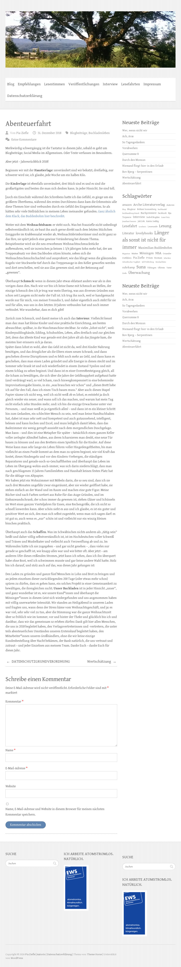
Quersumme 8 (130, 154)
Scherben (167, 258)
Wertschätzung (101, 661)
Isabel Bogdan (153, 217)
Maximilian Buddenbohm (155, 248)
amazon (127, 205)
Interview (110, 84)
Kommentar (14, 701)
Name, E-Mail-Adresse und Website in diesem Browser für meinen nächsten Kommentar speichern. (54, 811)
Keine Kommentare (23, 139)
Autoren (170, 205)
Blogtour (131, 209)
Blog (10, 84)
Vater (169, 267)
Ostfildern (127, 258)
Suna (141, 267)
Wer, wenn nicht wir (134, 130)
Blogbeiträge (78, 133)
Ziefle (124, 273)
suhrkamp (128, 267)
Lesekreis (142, 227)
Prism (149, 257)
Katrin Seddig (152, 221)
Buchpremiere (148, 213)
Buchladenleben (99, 133)
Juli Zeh (141, 221)
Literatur (128, 233)
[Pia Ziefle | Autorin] (90, 37)
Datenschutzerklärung (24, 96)
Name (10, 750)
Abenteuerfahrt (131, 183)
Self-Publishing (148, 262)
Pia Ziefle (22, 133)
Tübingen (151, 267)
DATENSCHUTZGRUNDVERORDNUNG (38, 661)
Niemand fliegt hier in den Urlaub (143, 166)
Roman (158, 257)
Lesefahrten (130, 84)
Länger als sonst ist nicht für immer (145, 240)
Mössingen (147, 253)
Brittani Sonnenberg (146, 209)
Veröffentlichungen (83, 84)
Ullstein (161, 267)
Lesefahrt (129, 226)
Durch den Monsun (133, 160)
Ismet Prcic (165, 217)
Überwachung (139, 273)
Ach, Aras (128, 136)
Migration (126, 254)
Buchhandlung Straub (130, 213)
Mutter (135, 253)
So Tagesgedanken (133, 142)
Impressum (152, 84)
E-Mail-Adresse (16, 768)
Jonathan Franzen (129, 221)
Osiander (167, 253)
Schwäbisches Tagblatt (131, 262)
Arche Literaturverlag (149, 205)
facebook (162, 213)
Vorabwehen (130, 148)
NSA (158, 253)
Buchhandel (162, 209)
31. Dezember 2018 (49, 133)
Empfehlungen (29, 84)
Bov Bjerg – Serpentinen (137, 172)
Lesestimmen (54, 84)
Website (10, 786)
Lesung (165, 226)
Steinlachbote (160, 262)
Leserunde (152, 226)
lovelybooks (144, 233)
